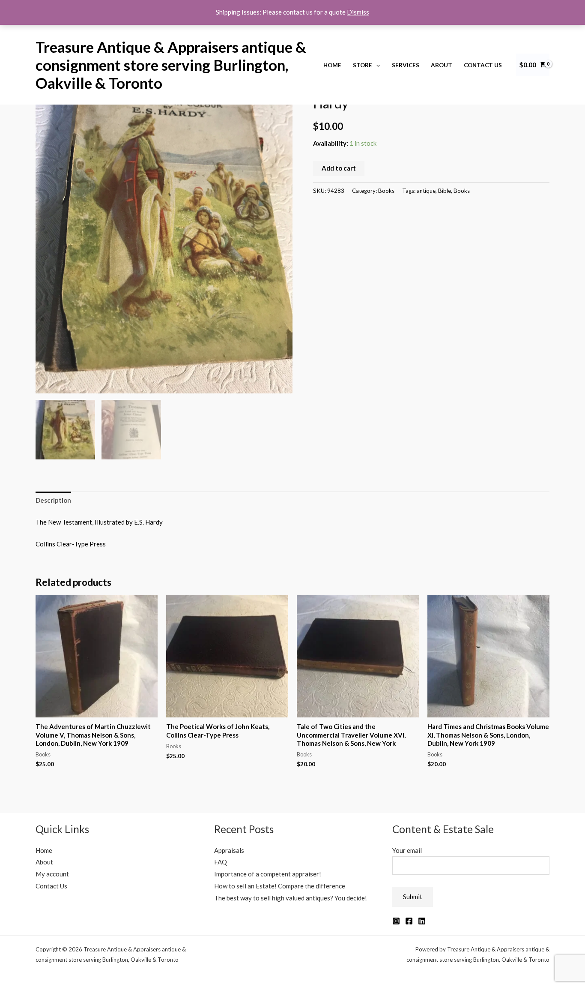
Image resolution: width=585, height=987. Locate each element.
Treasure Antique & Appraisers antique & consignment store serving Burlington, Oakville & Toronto (171, 65)
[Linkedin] (422, 921)
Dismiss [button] (358, 12)
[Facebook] (409, 921)
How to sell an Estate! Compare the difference (279, 886)
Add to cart (339, 168)
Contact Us (483, 65)
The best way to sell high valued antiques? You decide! (290, 898)
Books (386, 190)
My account (52, 874)
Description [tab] (53, 500)
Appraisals (229, 850)
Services (405, 65)
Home (332, 65)
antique (426, 190)
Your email (407, 850)
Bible (444, 190)
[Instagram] (396, 921)
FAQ (220, 862)
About (441, 65)
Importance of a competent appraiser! (267, 874)
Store (362, 65)
